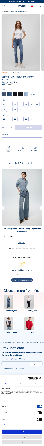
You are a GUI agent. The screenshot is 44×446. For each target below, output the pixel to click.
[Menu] (3, 6)
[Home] (22, 6)
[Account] (38, 6)
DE (35, 6)
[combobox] (33, 6)
